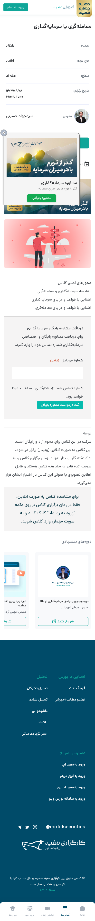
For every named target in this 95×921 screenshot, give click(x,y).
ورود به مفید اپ (73, 764)
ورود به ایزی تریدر (72, 776)
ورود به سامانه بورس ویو (67, 798)
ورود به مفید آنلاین (71, 787)
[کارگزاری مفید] (53, 849)
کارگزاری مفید (52, 878)
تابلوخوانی (40, 711)
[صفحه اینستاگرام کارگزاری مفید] (35, 827)
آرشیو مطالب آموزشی (70, 699)
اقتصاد (43, 722)
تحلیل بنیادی (38, 699)
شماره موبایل (66, 360)
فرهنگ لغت (77, 688)
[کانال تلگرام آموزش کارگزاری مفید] (19, 827)
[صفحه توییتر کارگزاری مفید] (27, 827)
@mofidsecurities (65, 827)
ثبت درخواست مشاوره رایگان (60, 405)
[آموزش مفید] (60, 7)
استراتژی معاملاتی (34, 733)
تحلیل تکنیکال (37, 688)
